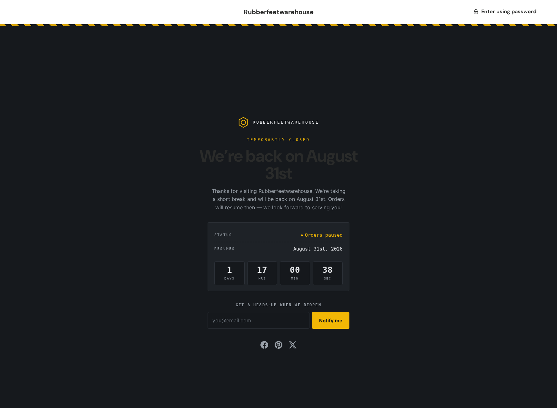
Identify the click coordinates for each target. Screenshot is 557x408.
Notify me (330, 321)
